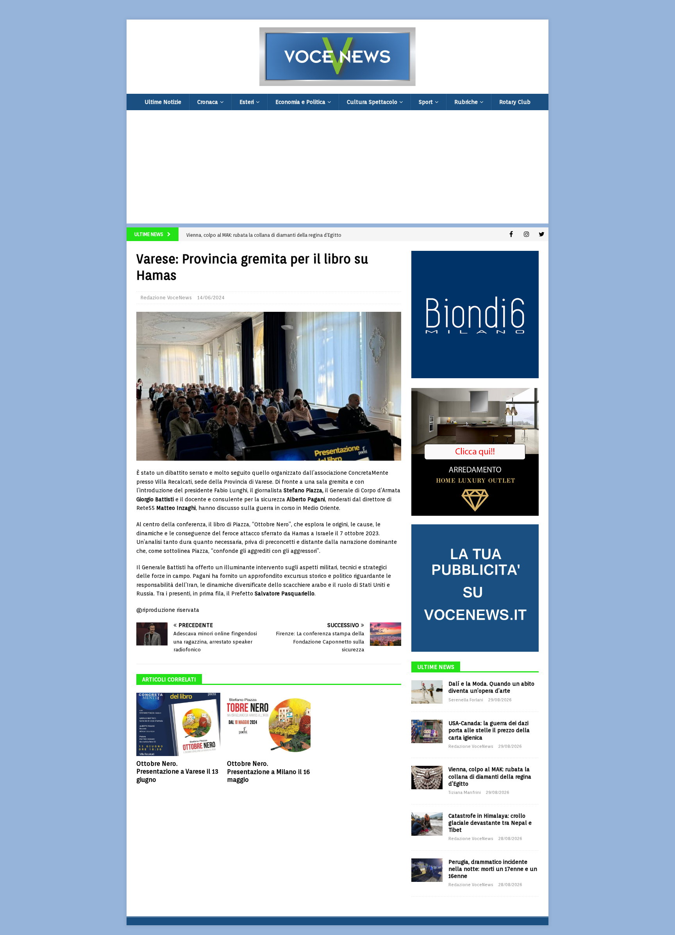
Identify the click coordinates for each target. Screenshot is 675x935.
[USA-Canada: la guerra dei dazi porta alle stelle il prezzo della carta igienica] (427, 731)
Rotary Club (514, 102)
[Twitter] (541, 234)
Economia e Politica (300, 102)
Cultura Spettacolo (372, 102)
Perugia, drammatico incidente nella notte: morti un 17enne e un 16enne (492, 869)
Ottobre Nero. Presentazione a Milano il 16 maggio (268, 772)
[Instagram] (526, 234)
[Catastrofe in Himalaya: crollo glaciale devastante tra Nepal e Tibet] (427, 824)
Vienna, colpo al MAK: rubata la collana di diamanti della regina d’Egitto (489, 776)
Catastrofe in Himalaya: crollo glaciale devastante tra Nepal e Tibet (490, 823)
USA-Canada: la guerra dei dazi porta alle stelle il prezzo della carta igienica (489, 730)
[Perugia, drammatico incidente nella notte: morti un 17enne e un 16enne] (427, 870)
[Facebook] (511, 234)
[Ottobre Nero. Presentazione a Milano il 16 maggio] (269, 724)
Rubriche (466, 102)
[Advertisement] (337, 168)
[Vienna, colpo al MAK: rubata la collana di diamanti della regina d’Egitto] (427, 777)
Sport (426, 102)
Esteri (246, 102)
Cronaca (207, 102)
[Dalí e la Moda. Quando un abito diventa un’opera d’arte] (427, 692)
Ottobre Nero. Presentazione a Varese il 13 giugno (177, 772)
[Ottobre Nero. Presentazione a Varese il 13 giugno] (178, 724)
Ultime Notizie (163, 102)
